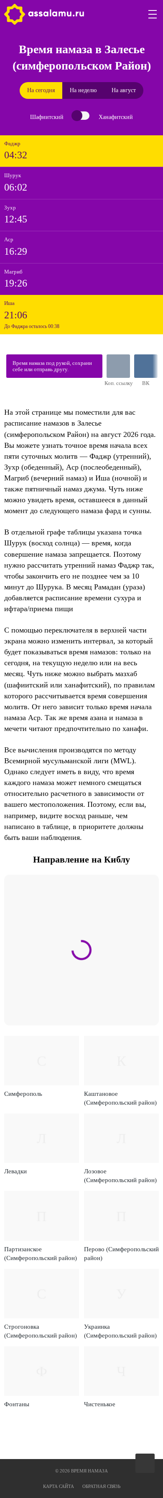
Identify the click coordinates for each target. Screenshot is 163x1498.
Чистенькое (99, 1404)
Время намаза (44, 14)
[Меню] (153, 14)
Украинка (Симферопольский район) (120, 1331)
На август (124, 90)
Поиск (133, 14)
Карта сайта (58, 1486)
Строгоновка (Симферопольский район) (40, 1331)
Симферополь (23, 1093)
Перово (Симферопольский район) (121, 1253)
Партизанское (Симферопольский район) (40, 1253)
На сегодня (41, 90)
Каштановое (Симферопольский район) (120, 1098)
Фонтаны (16, 1404)
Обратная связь (101, 1486)
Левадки (15, 1171)
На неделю (83, 90)
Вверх (145, 1463)
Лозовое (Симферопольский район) (120, 1175)
